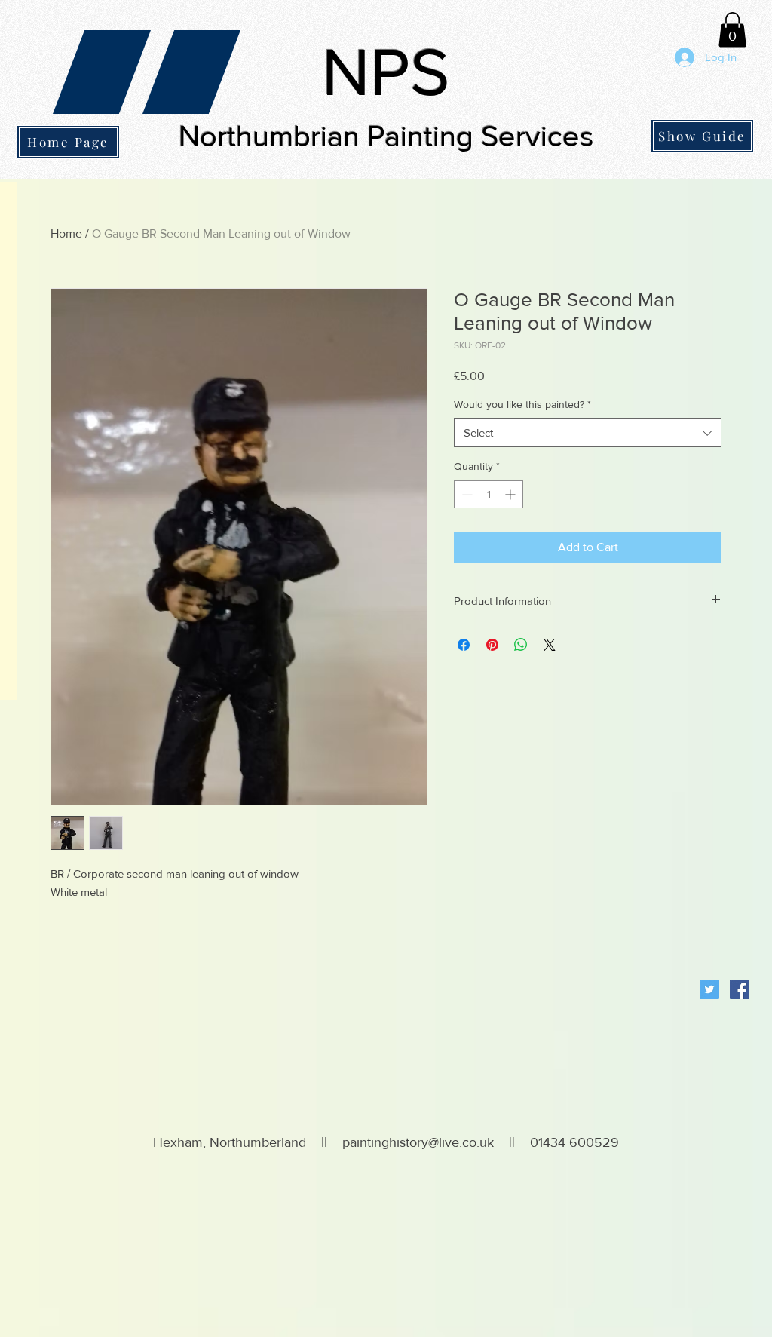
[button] (732, 30)
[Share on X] (550, 645)
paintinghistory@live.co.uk (418, 1142)
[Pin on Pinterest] (492, 645)
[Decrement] (465, 494)
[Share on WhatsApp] (521, 645)
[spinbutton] (488, 494)
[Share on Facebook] (464, 645)
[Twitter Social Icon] (709, 989)
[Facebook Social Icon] (739, 989)
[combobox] (587, 432)
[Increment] (511, 494)
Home (66, 233)
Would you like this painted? (522, 404)
